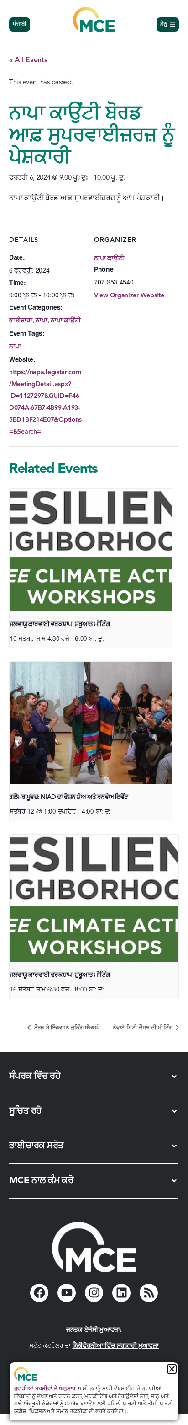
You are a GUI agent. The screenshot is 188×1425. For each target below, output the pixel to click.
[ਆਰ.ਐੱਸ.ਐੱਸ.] (149, 1293)
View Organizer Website (129, 295)
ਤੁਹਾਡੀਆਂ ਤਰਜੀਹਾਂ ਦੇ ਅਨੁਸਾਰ (44, 1389)
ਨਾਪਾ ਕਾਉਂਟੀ (65, 320)
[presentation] (91, 550)
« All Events (28, 60)
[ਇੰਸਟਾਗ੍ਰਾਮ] (94, 1293)
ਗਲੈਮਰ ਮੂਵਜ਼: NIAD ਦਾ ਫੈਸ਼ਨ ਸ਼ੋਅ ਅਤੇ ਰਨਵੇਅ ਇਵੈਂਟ (69, 797)
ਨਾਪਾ (41, 320)
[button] (172, 1369)
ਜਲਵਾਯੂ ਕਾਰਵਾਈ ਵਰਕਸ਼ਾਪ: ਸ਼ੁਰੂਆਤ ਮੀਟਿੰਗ (60, 624)
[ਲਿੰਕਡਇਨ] (121, 1293)
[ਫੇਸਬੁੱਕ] (39, 1293)
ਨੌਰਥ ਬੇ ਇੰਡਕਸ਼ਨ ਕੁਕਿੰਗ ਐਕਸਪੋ (66, 1028)
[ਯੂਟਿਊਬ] (66, 1293)
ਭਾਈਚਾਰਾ (20, 320)
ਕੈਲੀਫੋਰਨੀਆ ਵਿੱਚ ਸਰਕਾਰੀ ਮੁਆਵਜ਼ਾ (116, 1346)
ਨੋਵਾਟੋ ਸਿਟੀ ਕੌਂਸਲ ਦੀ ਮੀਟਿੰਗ (143, 1028)
